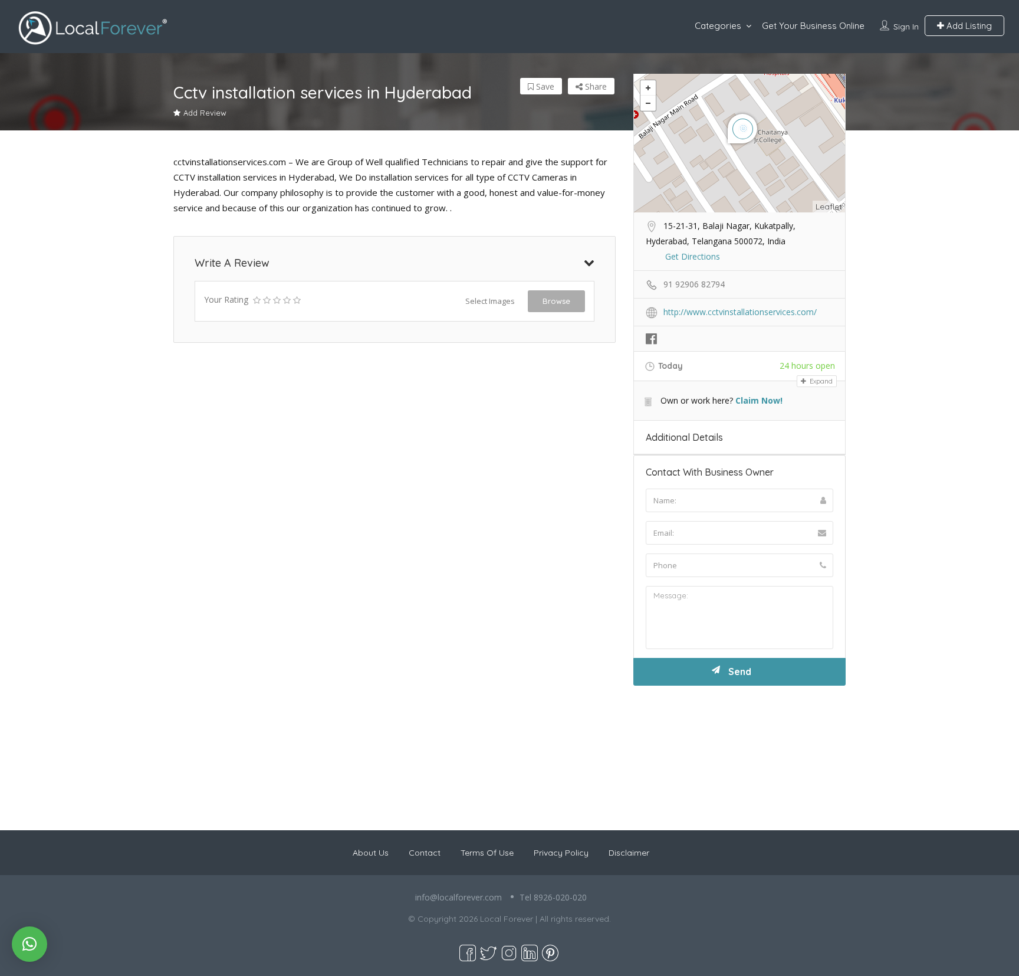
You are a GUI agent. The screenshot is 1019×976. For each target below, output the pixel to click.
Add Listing (968, 25)
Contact (425, 852)
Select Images (490, 301)
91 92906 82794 (694, 284)
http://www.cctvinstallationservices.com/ (740, 311)
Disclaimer (629, 852)
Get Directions (692, 256)
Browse (556, 301)
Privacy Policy (561, 852)
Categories (718, 25)
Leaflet (829, 206)
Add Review (204, 112)
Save (544, 86)
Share (595, 86)
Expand (820, 381)
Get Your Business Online (813, 25)
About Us (371, 852)
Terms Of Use (487, 852)
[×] (29, 944)
